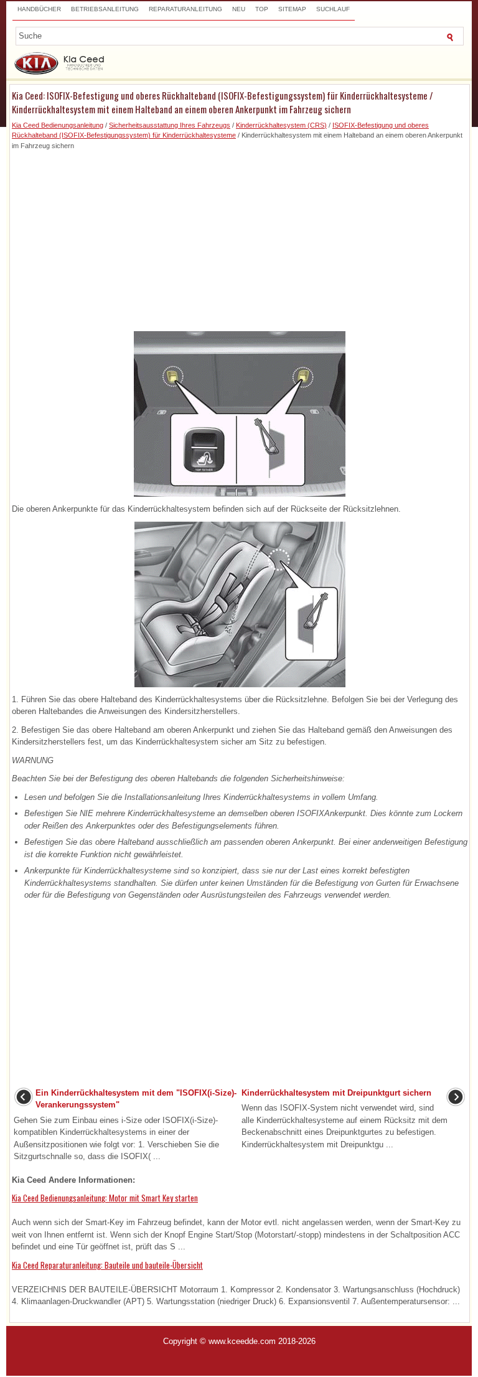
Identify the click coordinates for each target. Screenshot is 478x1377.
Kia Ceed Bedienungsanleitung (57, 125)
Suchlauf (333, 9)
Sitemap (292, 9)
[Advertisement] (239, 238)
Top (261, 9)
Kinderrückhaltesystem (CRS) (281, 125)
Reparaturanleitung (185, 9)
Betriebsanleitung (105, 9)
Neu (238, 9)
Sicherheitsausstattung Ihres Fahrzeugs (169, 125)
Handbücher (39, 9)
